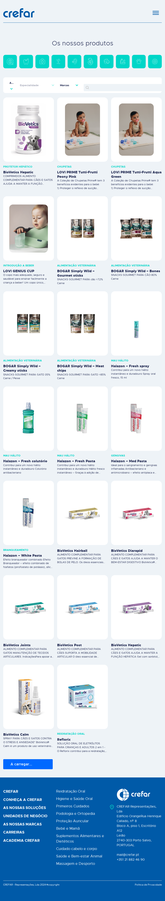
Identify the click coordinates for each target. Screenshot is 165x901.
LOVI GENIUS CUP (18, 261)
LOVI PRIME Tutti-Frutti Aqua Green (136, 164)
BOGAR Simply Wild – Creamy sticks (22, 358)
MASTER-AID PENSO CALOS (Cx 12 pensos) (81, 826)
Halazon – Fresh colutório (25, 451)
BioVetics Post (69, 635)
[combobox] (11, 72)
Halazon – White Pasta (22, 545)
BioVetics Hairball (72, 540)
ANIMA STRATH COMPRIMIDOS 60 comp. (132, 821)
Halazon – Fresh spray (130, 356)
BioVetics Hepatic (18, 162)
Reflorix (64, 729)
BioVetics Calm (16, 724)
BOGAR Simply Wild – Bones (135, 261)
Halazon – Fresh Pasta (76, 451)
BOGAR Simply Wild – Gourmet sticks (76, 263)
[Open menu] (156, 12)
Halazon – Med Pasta (129, 451)
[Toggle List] (11, 78)
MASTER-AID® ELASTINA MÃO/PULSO (24, 826)
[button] (10, 56)
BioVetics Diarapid (126, 540)
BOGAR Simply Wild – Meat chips (80, 358)
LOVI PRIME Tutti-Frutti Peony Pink (77, 164)
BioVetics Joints (17, 635)
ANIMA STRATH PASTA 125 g (136, 724)
